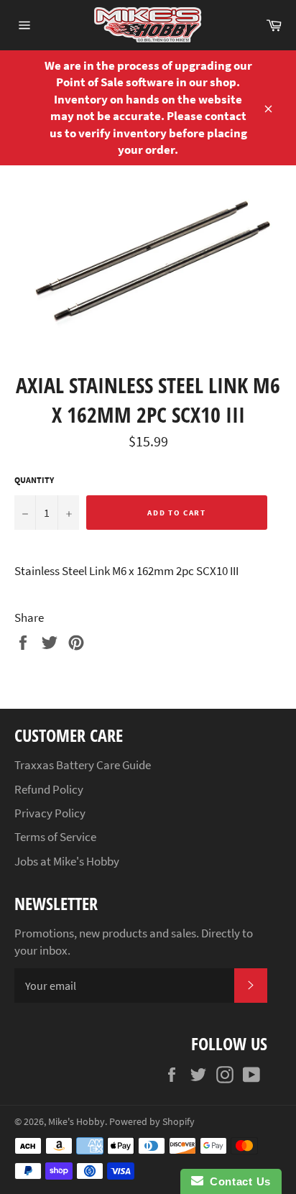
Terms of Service (55, 837)
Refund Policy (48, 789)
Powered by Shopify (152, 1122)
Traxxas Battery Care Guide (82, 765)
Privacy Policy (49, 813)
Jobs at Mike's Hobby (66, 861)
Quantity (34, 479)
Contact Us (237, 1181)
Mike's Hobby (76, 1122)
